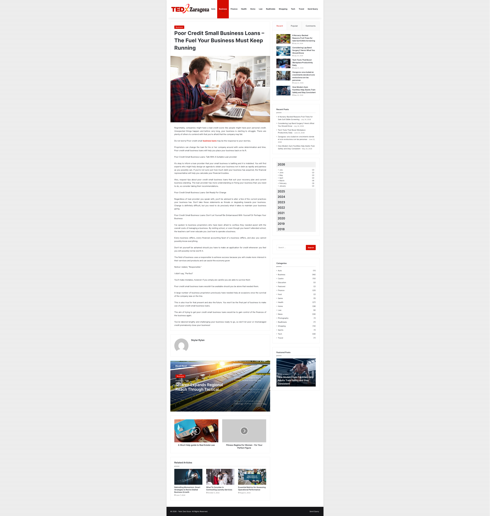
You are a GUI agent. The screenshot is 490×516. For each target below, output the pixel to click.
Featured (281, 286)
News (280, 314)
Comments (311, 26)
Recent (280, 26)
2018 (281, 229)
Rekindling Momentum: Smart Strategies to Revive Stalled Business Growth (187, 489)
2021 (281, 213)
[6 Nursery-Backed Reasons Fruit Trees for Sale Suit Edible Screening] (283, 39)
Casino (281, 278)
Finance (234, 9)
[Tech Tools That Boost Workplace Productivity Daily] (283, 63)
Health (244, 9)
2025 (281, 191)
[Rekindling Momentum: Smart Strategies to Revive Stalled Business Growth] (188, 477)
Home (252, 9)
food (280, 294)
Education (282, 282)
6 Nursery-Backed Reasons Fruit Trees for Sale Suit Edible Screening (303, 38)
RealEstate (270, 9)
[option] (220, 386)
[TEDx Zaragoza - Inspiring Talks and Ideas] (189, 9)
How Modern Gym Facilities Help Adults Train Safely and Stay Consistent (304, 89)
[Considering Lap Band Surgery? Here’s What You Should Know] (283, 51)
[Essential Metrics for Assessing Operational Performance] (252, 477)
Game (280, 298)
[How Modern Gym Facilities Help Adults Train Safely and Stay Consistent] (283, 90)
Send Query (313, 9)
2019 (281, 224)
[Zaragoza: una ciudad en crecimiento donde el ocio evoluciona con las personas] (283, 75)
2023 (281, 202)
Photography (283, 318)
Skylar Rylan (198, 340)
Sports (280, 330)
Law (260, 9)
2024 (281, 197)
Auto (213, 9)
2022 (281, 207)
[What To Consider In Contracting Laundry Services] (220, 477)
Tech (293, 9)
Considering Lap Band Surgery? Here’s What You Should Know (303, 50)
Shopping (283, 9)
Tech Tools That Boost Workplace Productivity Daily (302, 62)
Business (223, 9)
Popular (294, 26)
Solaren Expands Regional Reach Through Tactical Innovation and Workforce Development (199, 387)
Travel (301, 9)
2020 (281, 218)
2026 (281, 164)
